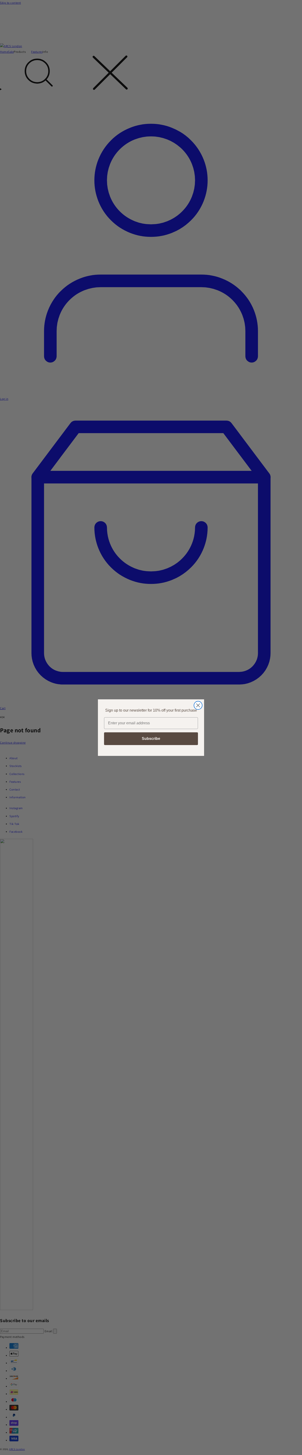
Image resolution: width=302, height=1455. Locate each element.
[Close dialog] (198, 705)
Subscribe (151, 739)
